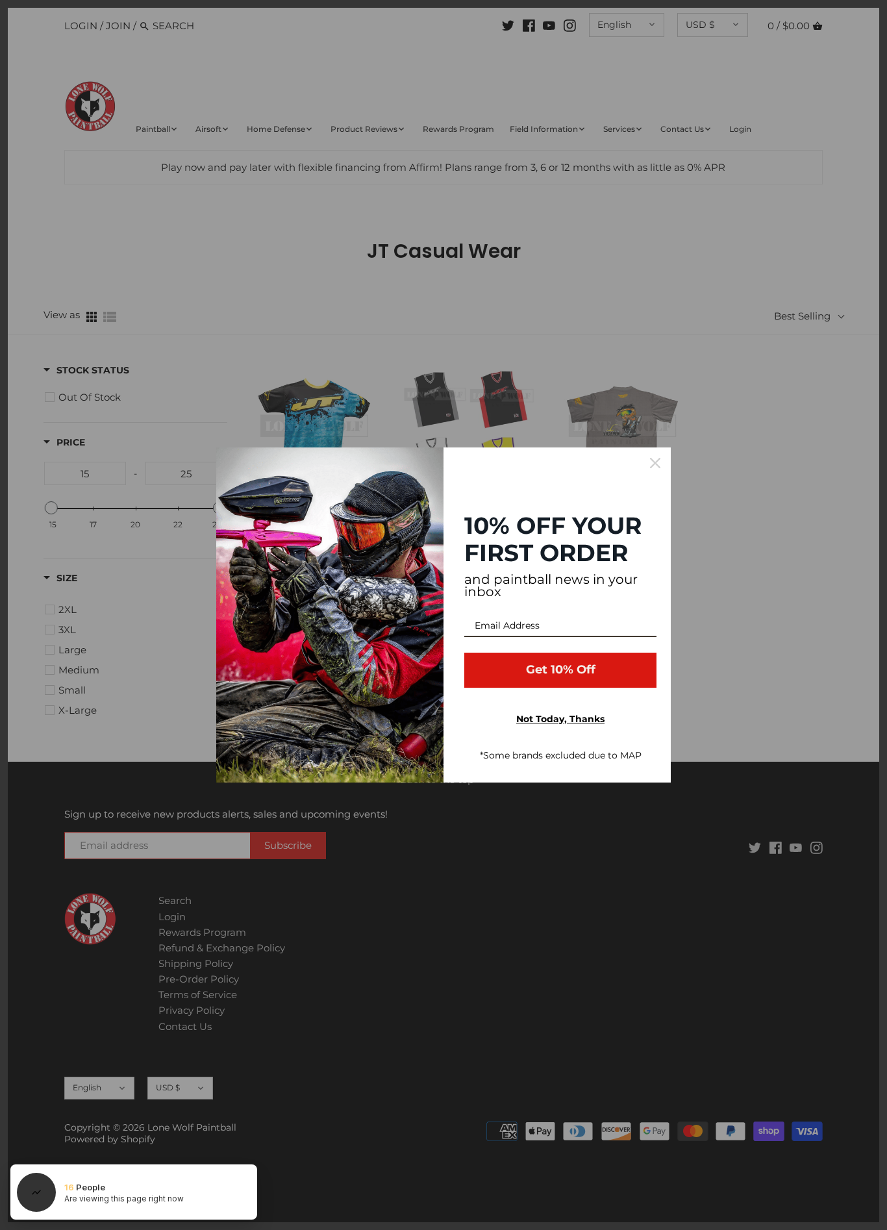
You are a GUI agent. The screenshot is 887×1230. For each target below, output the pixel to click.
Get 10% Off (560, 669)
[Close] (655, 463)
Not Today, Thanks (560, 719)
